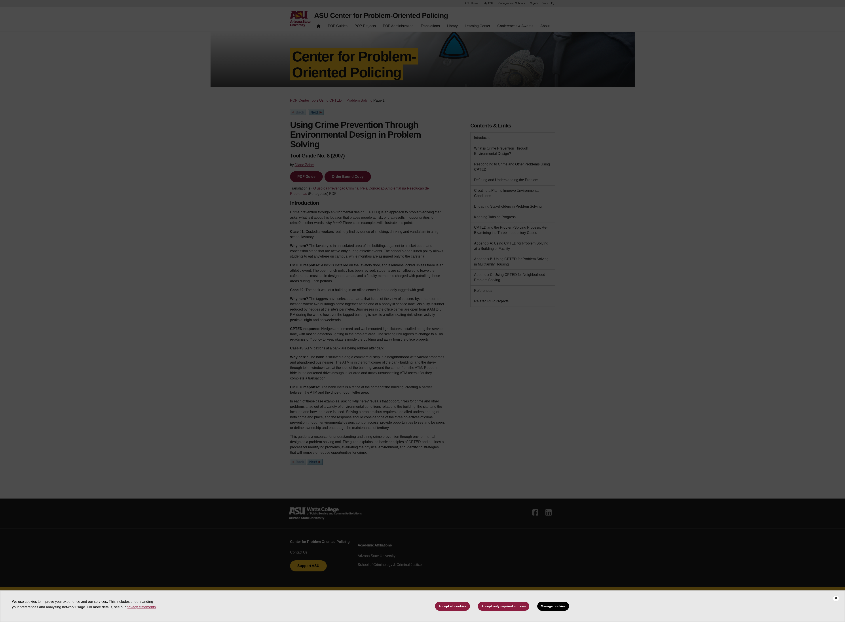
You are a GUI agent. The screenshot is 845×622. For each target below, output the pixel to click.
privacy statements (141, 607)
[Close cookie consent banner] (836, 598)
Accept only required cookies (503, 606)
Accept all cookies (452, 606)
